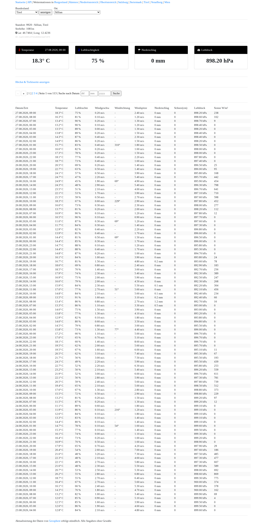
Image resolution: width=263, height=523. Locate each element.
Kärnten (73, 2)
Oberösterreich (108, 2)
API (29, 2)
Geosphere (55, 520)
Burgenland (60, 2)
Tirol (146, 2)
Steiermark (136, 2)
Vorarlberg (157, 2)
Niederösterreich (89, 2)
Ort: (56, 8)
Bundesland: (22, 8)
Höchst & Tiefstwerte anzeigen (32, 82)
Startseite (20, 2)
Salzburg (123, 2)
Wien (167, 2)
